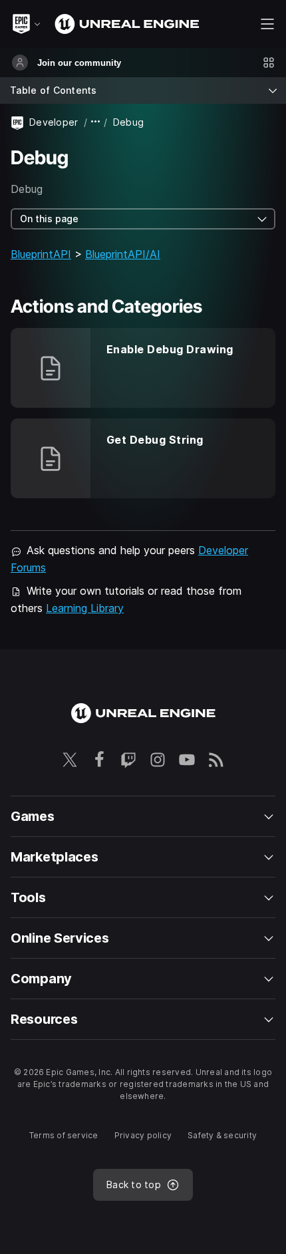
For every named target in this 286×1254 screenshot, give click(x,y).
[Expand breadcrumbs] (95, 122)
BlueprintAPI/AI (122, 254)
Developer (53, 122)
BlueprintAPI (41, 254)
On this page (49, 218)
